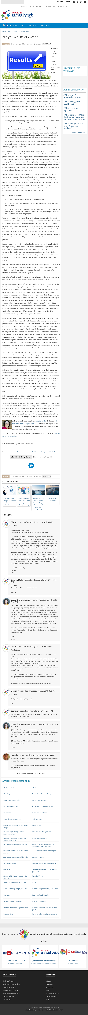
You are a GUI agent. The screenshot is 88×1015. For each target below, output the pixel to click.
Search (15, 31)
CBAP (34, 787)
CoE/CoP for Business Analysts (42, 794)
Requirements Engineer (11, 990)
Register (60, 2)
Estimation (7, 813)
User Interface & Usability (40, 895)
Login (68, 2)
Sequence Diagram (9, 863)
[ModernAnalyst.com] (45, 952)
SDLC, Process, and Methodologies (44, 851)
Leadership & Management (41, 832)
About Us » (44, 25)
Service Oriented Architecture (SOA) (44, 863)
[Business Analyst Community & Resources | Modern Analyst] (17, 15)
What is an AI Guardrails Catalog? (72, 96)
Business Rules (8, 914)
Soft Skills (53, 452)
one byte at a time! (72, 963)
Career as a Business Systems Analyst (22, 452)
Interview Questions (60, 6)
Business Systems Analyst (11, 993)
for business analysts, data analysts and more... (44, 963)
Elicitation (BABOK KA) (10, 806)
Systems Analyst (8, 996)
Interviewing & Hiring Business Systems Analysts (13, 833)
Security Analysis (38, 857)
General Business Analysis (12, 819)
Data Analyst (7, 999)
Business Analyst (8, 981)
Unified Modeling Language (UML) (15, 889)
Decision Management (39, 800)
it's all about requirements (15, 963)
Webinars (35, 25)
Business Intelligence (39, 901)
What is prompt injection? (71, 109)
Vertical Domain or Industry (12, 901)
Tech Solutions (72, 961)
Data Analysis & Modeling (12, 800)
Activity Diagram (9, 787)
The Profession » (13, 25)
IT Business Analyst (9, 987)
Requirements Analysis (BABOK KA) (15, 844)
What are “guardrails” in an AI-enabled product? (73, 125)
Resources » (26, 25)
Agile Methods (37, 819)
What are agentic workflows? (71, 102)
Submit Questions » (79, 132)
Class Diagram (8, 794)
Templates (47, 6)
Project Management (42, 452)
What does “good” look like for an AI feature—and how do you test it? (74, 117)
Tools (34, 882)
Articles (24, 6)
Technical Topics (37, 876)
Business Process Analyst (11, 984)
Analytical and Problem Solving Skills (15, 857)
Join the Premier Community (44, 961)
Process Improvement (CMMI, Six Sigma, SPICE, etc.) (14, 839)
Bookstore (49, 987)
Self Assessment (51, 996)
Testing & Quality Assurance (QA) (14, 882)
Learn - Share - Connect (16, 961)
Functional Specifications (40, 813)
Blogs (32, 6)
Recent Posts (6, 31)
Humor (38, 6)
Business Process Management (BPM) (16, 908)
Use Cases (6, 895)
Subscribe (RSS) (24, 31)
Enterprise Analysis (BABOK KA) (42, 806)
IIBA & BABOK (36, 825)
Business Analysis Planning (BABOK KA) (45, 889)
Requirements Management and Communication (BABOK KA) (43, 845)
